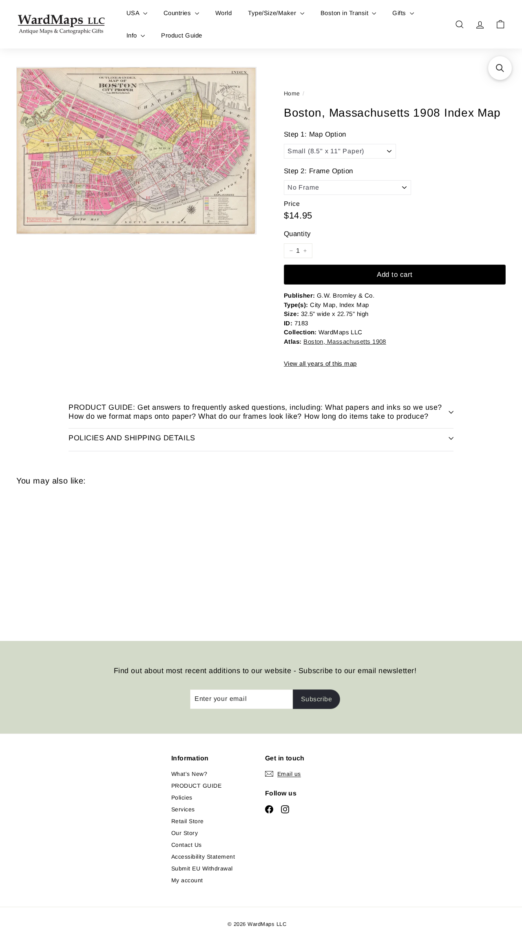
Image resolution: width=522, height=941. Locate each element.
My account (187, 880)
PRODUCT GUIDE (196, 785)
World (223, 12)
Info (132, 35)
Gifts (400, 12)
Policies (181, 797)
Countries (178, 12)
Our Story (184, 833)
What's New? (189, 774)
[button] (500, 68)
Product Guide (181, 35)
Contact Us (186, 845)
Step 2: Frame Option (318, 171)
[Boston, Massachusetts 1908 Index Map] (53, 557)
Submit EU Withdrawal (202, 868)
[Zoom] (136, 150)
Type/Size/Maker (273, 12)
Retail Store (187, 821)
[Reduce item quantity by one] (291, 250)
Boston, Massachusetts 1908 (344, 341)
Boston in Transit (345, 12)
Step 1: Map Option (315, 134)
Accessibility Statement (203, 856)
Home (292, 93)
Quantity (297, 234)
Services (183, 809)
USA (133, 12)
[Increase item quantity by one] (305, 250)
